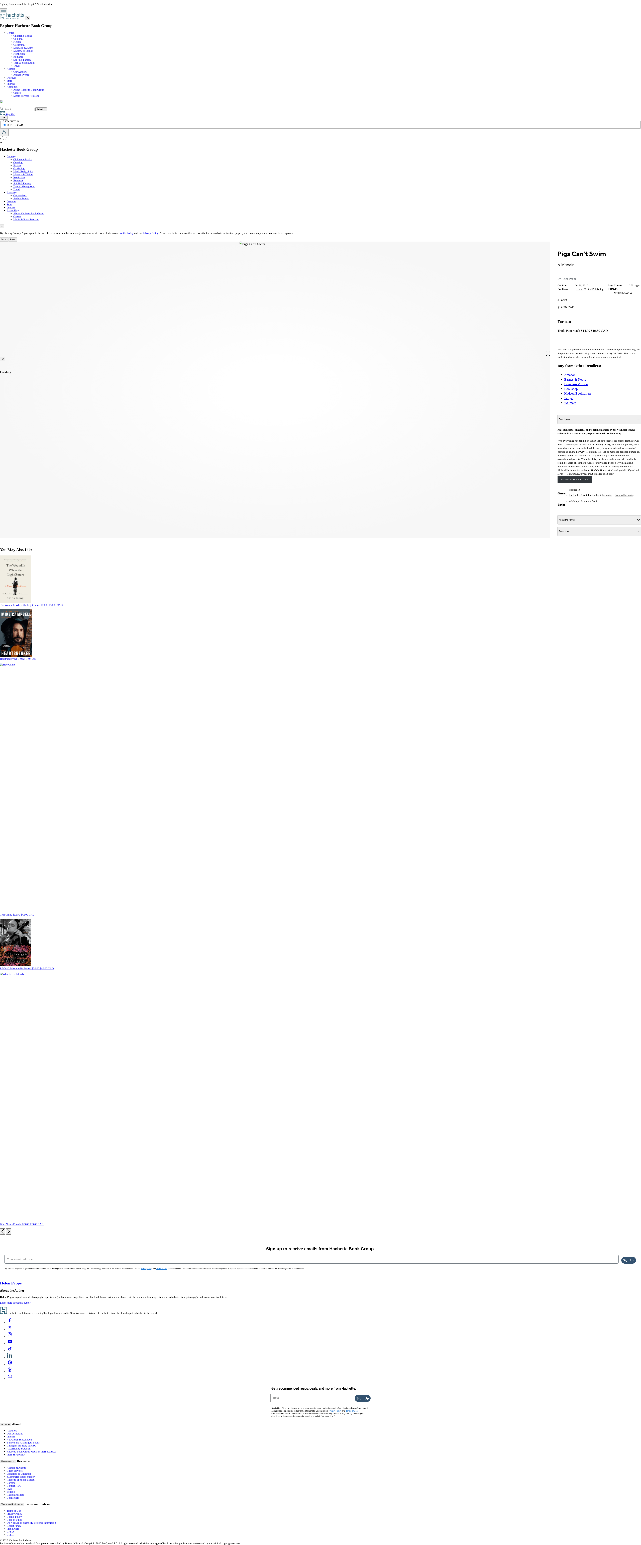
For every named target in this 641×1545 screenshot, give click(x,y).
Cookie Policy (126, 233)
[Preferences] (4, 118)
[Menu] (3, 10)
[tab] (320, 226)
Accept (4, 239)
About (4, 1424)
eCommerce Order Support (21, 1476)
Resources (564, 531)
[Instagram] (10, 1336)
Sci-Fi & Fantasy (22, 59)
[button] (548, 354)
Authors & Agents (16, 1467)
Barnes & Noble (575, 379)
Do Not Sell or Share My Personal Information (31, 1522)
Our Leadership (15, 1433)
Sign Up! (10, 114)
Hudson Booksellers (577, 393)
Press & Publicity (16, 1454)
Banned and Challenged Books (23, 1442)
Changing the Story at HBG (21, 1445)
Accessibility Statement (19, 1448)
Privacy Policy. (151, 233)
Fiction (17, 41)
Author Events (21, 74)
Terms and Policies (11, 1504)
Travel (16, 65)
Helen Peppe (569, 278)
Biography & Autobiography (584, 495)
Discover (11, 77)
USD (10, 125)
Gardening (19, 44)
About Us (12, 86)
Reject (13, 239)
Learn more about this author (15, 1302)
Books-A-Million (576, 384)
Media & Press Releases (26, 95)
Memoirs (606, 495)
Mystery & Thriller (23, 50)
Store (9, 80)
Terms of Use (14, 1510)
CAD (20, 125)
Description (564, 419)
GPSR (10, 1534)
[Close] (2, 359)
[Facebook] (10, 1322)
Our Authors (20, 71)
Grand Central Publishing (590, 289)
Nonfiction (19, 53)
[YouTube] (10, 1343)
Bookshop (571, 389)
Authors (11, 68)
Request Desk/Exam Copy (575, 479)
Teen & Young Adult (24, 62)
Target (568, 398)
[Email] (10, 1378)
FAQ (9, 1488)
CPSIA (10, 1531)
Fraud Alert (13, 1528)
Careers (17, 92)
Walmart (570, 403)
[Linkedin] (10, 1357)
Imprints (11, 83)
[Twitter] (10, 1329)
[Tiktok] (10, 1350)
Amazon (570, 375)
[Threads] (10, 1371)
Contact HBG (14, 1485)
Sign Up (628, 1260)
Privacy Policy (14, 1513)
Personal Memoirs (624, 495)
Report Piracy (14, 1525)
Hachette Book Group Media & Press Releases (31, 1451)
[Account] (4, 132)
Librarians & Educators (19, 1473)
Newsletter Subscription (19, 1439)
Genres (10, 32)
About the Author (567, 520)
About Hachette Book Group (28, 89)
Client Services (15, 1470)
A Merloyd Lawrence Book (583, 501)
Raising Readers (15, 1494)
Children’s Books (22, 35)
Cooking (18, 38)
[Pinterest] (10, 1364)
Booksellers (13, 1497)
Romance (18, 56)
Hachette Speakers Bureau (21, 1479)
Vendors (11, 1491)
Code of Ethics (14, 1519)
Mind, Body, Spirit (23, 47)
